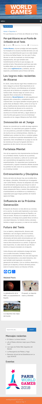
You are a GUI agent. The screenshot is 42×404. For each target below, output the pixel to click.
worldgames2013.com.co (14, 399)
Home (5, 31)
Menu (3, 21)
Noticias (23, 45)
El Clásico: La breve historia (16, 339)
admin (10, 45)
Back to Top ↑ (21, 402)
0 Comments (34, 45)
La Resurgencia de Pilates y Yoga (18, 351)
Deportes (12, 31)
